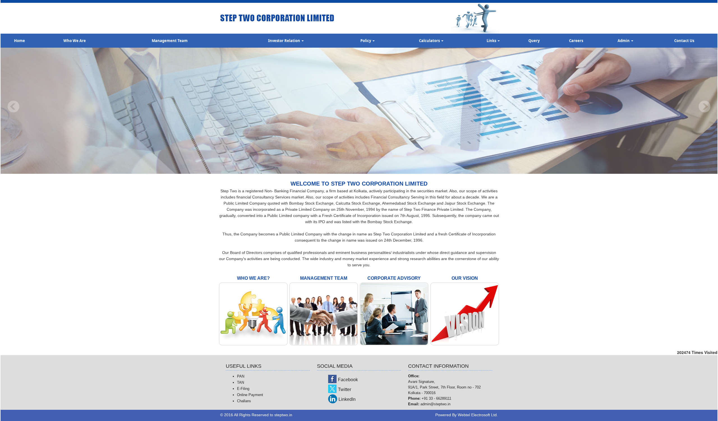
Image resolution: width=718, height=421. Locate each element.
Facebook (348, 379)
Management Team (170, 40)
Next (704, 107)
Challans (244, 401)
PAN (240, 376)
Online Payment (250, 395)
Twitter (344, 389)
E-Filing (243, 389)
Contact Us (684, 40)
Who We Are (74, 40)
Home (19, 40)
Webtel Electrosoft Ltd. (478, 415)
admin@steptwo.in (435, 404)
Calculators (430, 40)
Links (492, 40)
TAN (240, 382)
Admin (624, 40)
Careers (576, 40)
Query (534, 40)
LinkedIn (347, 399)
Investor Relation (284, 40)
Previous (14, 107)
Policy (366, 40)
